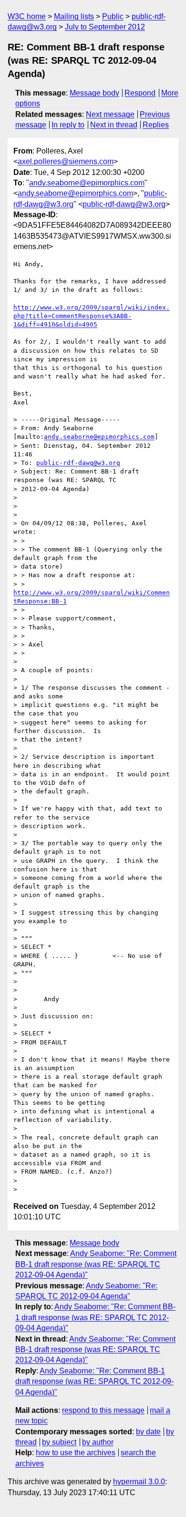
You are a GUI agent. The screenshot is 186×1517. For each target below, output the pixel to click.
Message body (94, 93)
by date (148, 1432)
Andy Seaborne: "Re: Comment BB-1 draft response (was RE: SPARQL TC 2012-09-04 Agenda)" (95, 1264)
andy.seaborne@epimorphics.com (87, 183)
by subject (59, 1442)
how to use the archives (75, 1453)
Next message (110, 114)
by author (98, 1442)
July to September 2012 (105, 27)
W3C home (27, 16)
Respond (139, 93)
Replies (156, 125)
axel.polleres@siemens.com (66, 161)
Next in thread (113, 125)
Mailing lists (74, 16)
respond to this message (103, 1410)
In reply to (68, 125)
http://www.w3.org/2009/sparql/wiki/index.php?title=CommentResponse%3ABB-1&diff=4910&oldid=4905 (91, 316)
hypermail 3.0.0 (139, 1482)
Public (113, 16)
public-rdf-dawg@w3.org (124, 204)
